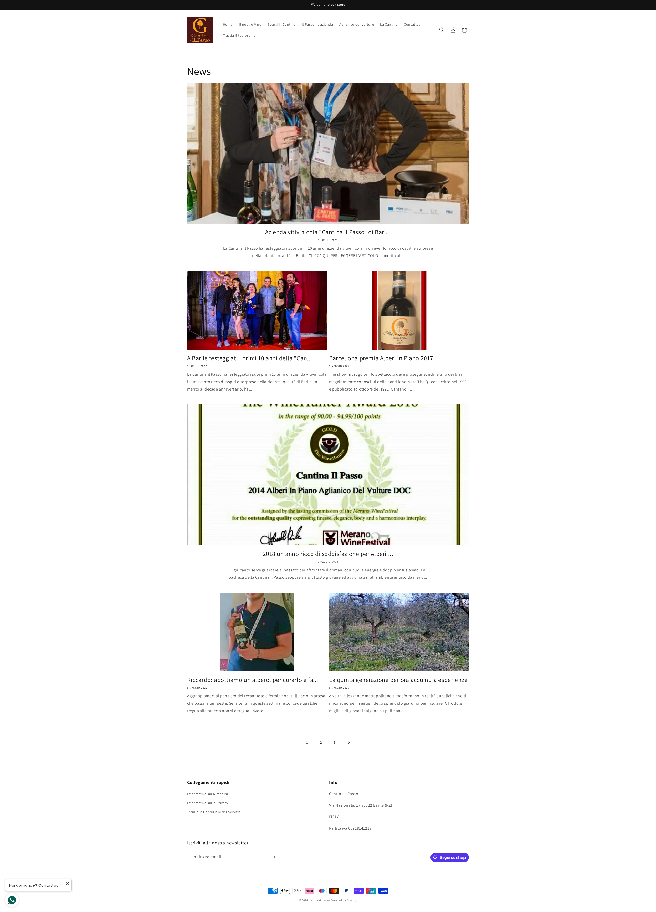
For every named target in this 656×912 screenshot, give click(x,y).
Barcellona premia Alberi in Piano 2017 (381, 358)
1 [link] (307, 742)
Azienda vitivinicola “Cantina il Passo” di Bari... (328, 232)
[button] (441, 30)
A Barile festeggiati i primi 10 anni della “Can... (249, 358)
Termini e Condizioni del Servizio (214, 811)
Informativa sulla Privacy (207, 803)
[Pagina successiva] (348, 742)
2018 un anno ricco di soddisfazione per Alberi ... (328, 554)
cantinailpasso (320, 900)
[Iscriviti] (273, 857)
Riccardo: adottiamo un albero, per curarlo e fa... (252, 680)
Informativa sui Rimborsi (207, 794)
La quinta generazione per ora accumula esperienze (398, 680)
